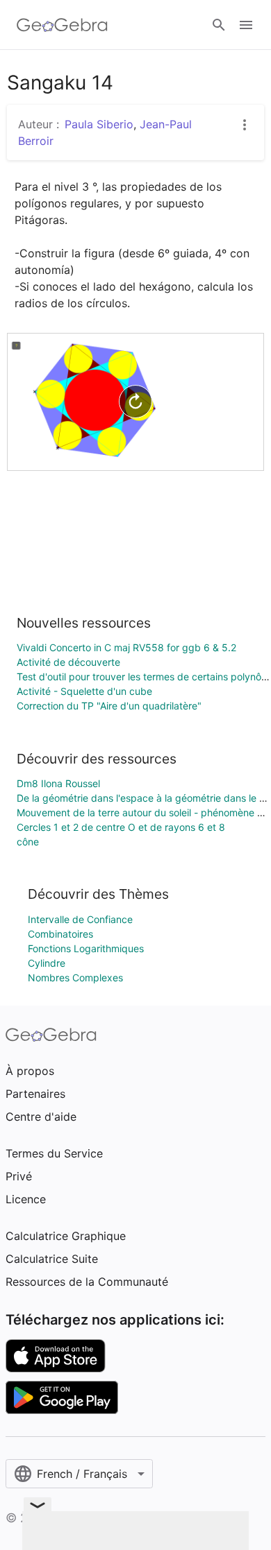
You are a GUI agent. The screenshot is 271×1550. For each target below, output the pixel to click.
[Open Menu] (246, 25)
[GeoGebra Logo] (62, 25)
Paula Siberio (99, 124)
